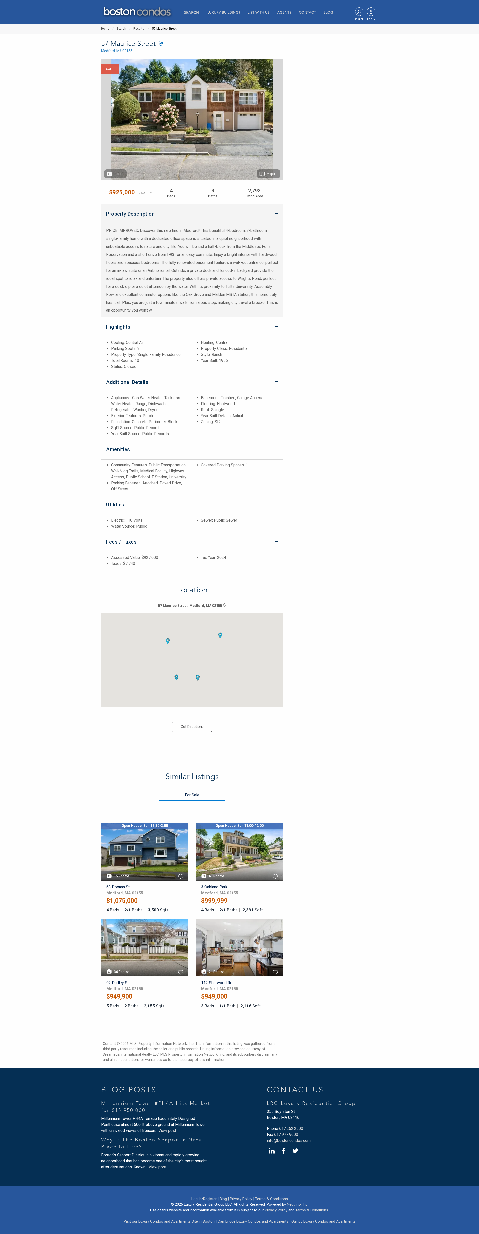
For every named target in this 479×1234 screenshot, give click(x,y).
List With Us (259, 12)
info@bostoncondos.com (289, 1140)
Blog (328, 12)
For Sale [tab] (192, 795)
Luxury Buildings (223, 12)
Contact (307, 12)
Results (138, 28)
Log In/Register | (205, 1199)
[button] (220, 635)
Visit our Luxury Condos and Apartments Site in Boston (169, 1221)
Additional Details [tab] (127, 382)
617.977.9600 (286, 1134)
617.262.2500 (291, 1128)
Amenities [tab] (118, 449)
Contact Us (295, 1089)
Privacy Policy (276, 1210)
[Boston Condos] (137, 12)
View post (167, 1130)
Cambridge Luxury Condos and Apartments (253, 1221)
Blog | (224, 1199)
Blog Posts (128, 1089)
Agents (284, 12)
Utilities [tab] (115, 505)
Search (191, 12)
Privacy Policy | (242, 1199)
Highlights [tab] (118, 327)
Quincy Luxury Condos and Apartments (323, 1221)
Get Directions (192, 727)
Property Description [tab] (130, 214)
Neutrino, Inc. (297, 1204)
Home (105, 28)
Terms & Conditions (271, 1199)
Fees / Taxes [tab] (121, 542)
